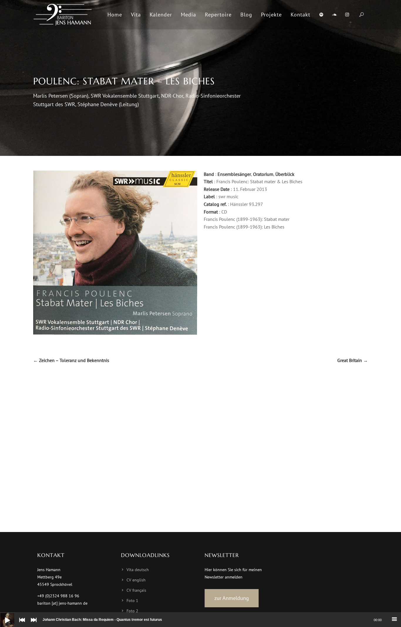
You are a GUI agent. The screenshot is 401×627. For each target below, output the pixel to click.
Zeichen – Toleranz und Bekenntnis (71, 360)
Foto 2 (132, 610)
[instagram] (347, 14)
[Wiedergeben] (3, 615)
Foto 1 (132, 600)
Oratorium (263, 174)
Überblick (284, 174)
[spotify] (321, 14)
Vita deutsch (138, 569)
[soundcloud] (334, 14)
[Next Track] (32, 624)
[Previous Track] (20, 624)
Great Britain (352, 360)
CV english (136, 580)
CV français (136, 590)
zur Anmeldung (231, 598)
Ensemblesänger (234, 174)
